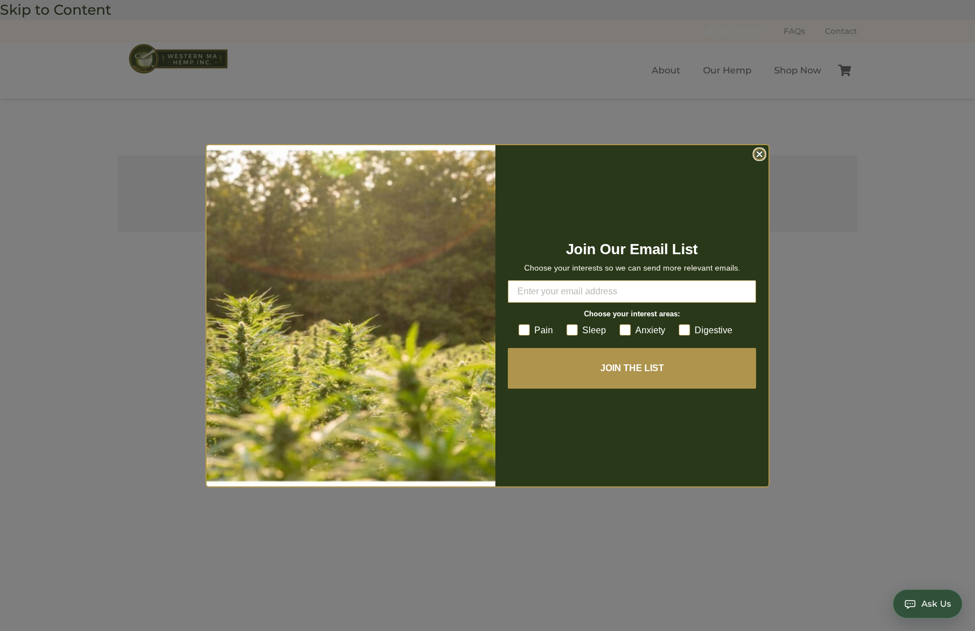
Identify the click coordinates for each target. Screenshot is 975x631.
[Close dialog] (759, 154)
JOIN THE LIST (632, 368)
